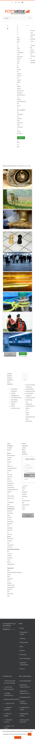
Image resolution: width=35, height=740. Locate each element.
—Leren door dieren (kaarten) (9, 688)
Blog (21, 646)
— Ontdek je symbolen (8, 708)
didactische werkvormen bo (25, 686)
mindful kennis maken (24, 708)
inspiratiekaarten (25, 697)
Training (22, 638)
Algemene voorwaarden (24, 664)
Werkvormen (24, 642)
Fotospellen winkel (23, 633)
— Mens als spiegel (7, 715)
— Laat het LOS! (9, 703)
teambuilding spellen (24, 715)
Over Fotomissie (25, 658)
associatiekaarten (25, 681)
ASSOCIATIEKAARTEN (9, 699)
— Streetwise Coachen (8, 721)
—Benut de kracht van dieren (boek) (9, 682)
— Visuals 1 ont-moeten (9, 727)
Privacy (22, 669)
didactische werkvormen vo (25, 692)
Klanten (22, 650)
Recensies (23, 654)
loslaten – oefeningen (23, 702)
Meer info (17, 737)
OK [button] (29, 734)
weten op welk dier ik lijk (24, 721)
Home (22, 628)
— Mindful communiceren (8, 694)
